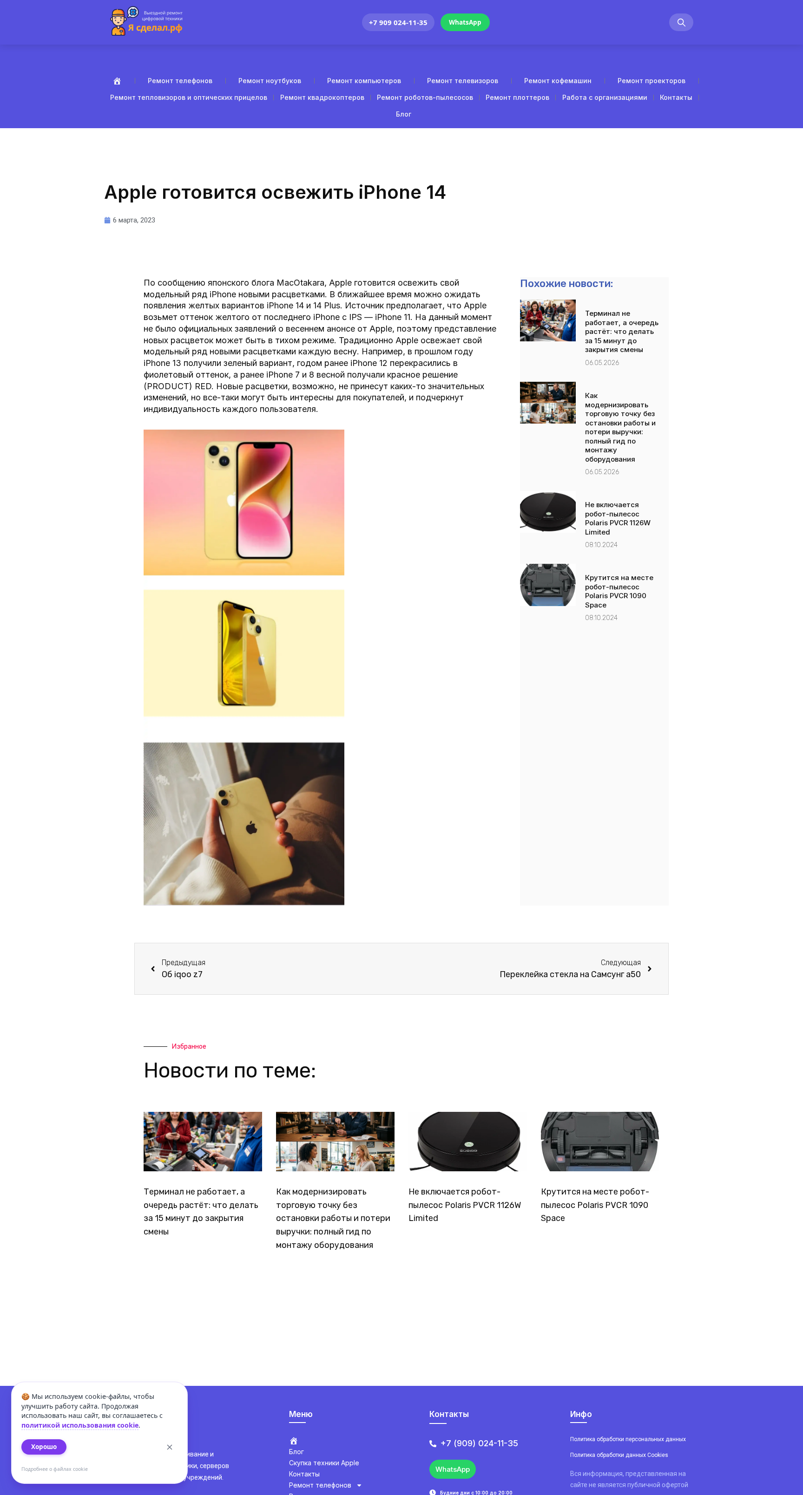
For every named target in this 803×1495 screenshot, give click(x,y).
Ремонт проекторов (651, 81)
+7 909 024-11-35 (398, 22)
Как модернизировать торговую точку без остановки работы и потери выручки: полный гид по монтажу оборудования (620, 427)
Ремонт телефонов (180, 81)
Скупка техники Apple (324, 1463)
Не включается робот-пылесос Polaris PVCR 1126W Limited (618, 518)
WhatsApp (465, 22)
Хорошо (44, 1447)
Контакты (676, 97)
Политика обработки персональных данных (628, 1439)
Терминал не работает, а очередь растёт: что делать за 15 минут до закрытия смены (621, 331)
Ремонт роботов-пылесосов (425, 97)
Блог (403, 114)
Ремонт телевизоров (462, 81)
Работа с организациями (604, 97)
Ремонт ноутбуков (269, 81)
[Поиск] (681, 22)
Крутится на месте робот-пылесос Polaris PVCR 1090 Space (619, 591)
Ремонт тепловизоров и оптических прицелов (188, 97)
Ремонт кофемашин (558, 81)
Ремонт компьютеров (364, 81)
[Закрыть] (170, 1447)
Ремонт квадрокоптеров (322, 97)
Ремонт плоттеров (517, 97)
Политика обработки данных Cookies (619, 1455)
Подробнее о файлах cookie (54, 1469)
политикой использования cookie (79, 1425)
